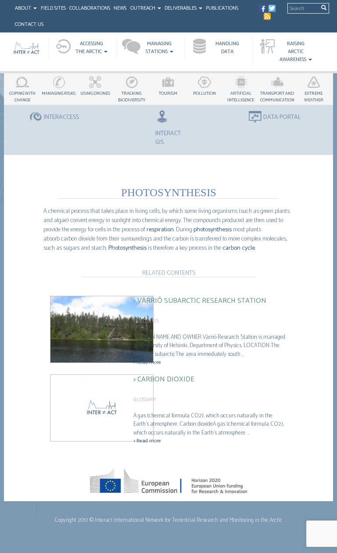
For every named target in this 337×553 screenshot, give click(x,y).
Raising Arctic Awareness (294, 52)
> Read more (147, 362)
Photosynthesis (127, 248)
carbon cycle (238, 248)
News (120, 8)
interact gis (168, 138)
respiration (160, 230)
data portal (282, 117)
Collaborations (89, 8)
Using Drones (95, 93)
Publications (222, 8)
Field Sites (53, 8)
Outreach (143, 8)
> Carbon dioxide (163, 379)
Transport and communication (277, 97)
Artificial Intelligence (240, 97)
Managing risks (58, 93)
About (23, 8)
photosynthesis (213, 230)
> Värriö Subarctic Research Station (199, 301)
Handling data (227, 48)
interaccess (61, 117)
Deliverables (181, 8)
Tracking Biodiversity (131, 97)
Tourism (168, 93)
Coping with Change (22, 97)
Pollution (204, 93)
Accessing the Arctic (89, 48)
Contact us (29, 24)
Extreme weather (313, 97)
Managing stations (159, 48)
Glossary (144, 400)
